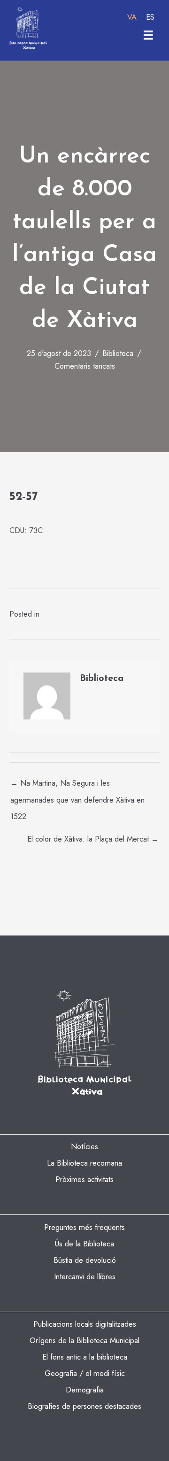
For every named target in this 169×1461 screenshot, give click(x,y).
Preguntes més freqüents (84, 1227)
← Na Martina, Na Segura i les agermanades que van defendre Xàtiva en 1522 (77, 785)
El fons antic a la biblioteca (84, 1356)
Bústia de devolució (85, 1260)
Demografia (85, 1389)
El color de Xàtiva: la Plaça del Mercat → (93, 838)
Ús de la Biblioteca (84, 1243)
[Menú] (148, 35)
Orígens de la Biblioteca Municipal (84, 1340)
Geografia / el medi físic (85, 1373)
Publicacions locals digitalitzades (84, 1324)
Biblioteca (117, 353)
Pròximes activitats (84, 1179)
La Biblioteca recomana (84, 1162)
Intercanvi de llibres (84, 1276)
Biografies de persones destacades (84, 1406)
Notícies (84, 1146)
